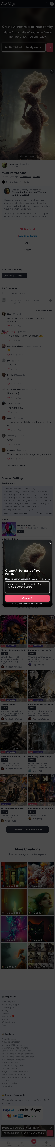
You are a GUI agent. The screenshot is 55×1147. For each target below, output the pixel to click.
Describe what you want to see (21, 579)
